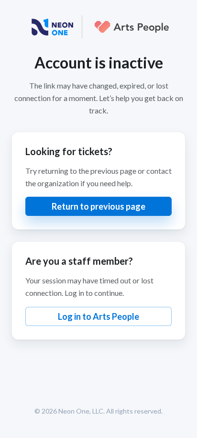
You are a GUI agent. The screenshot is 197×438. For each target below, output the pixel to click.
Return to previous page (98, 206)
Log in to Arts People (98, 316)
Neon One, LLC (80, 411)
